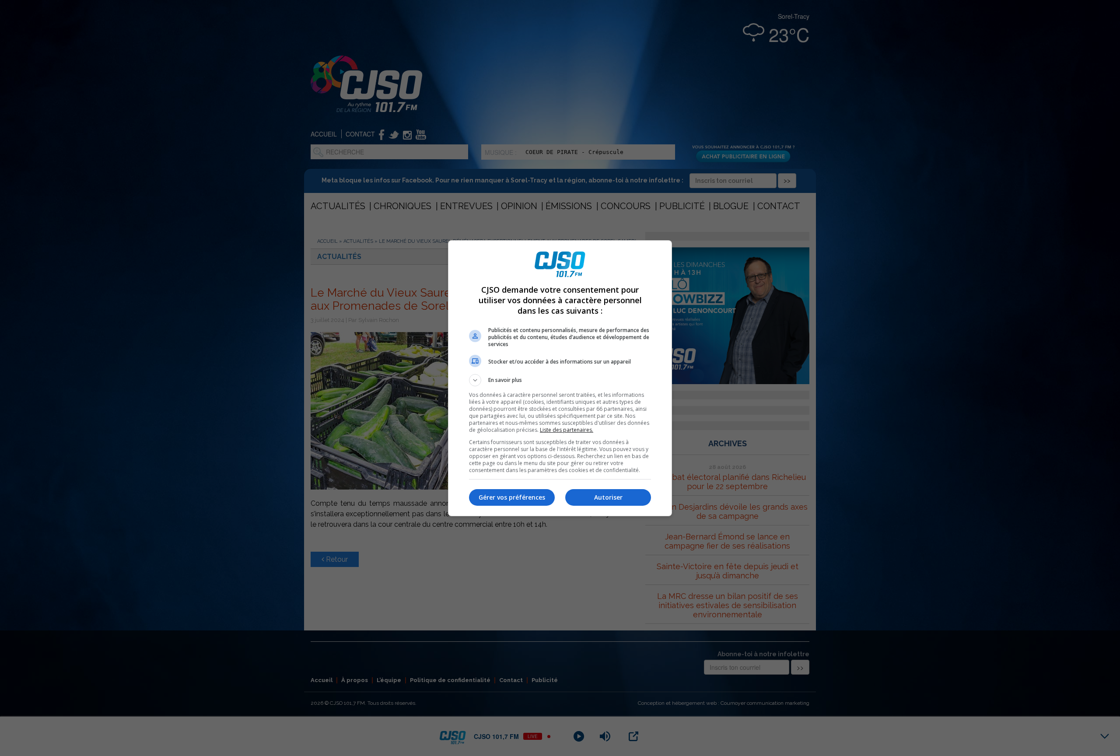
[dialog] (560, 378)
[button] (560, 380)
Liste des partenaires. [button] (566, 430)
